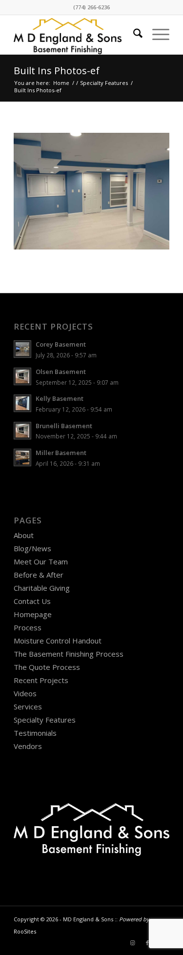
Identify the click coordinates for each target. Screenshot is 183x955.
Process (27, 627)
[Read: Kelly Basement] (22, 403)
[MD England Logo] (76, 34)
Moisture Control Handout (58, 640)
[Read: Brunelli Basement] (22, 430)
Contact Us (32, 601)
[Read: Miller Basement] (22, 457)
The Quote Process (47, 667)
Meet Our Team (41, 561)
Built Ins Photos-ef (57, 70)
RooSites (25, 931)
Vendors (28, 746)
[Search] (132, 34)
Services (28, 706)
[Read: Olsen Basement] (22, 376)
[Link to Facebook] (147, 942)
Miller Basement (61, 452)
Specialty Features (45, 720)
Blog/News (32, 548)
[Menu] (155, 34)
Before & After (38, 575)
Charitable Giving (42, 588)
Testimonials (35, 733)
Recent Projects (41, 680)
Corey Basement (61, 344)
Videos (25, 693)
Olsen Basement (61, 371)
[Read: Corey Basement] (22, 349)
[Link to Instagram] (132, 942)
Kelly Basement (59, 398)
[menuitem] (132, 34)
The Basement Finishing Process (68, 654)
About (24, 535)
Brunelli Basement (64, 425)
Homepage (33, 614)
